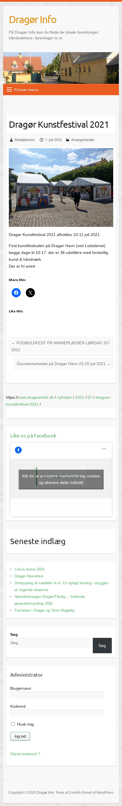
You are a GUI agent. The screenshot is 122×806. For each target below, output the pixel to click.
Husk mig (25, 724)
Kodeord (18, 706)
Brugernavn (20, 688)
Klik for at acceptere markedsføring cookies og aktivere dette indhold (61, 479)
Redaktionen (25, 140)
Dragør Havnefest (28, 576)
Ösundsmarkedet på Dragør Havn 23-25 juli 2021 (64, 363)
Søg (14, 634)
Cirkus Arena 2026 (29, 569)
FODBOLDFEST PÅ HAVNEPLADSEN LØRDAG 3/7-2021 (61, 346)
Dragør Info (32, 19)
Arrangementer (82, 140)
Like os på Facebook (33, 435)
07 (90, 397)
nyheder (64, 397)
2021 (79, 397)
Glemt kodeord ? (25, 754)
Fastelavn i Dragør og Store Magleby (44, 610)
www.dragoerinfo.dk (36, 397)
